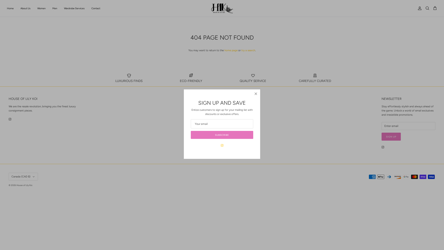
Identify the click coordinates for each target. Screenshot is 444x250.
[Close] (256, 94)
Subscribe (222, 135)
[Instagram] (222, 145)
